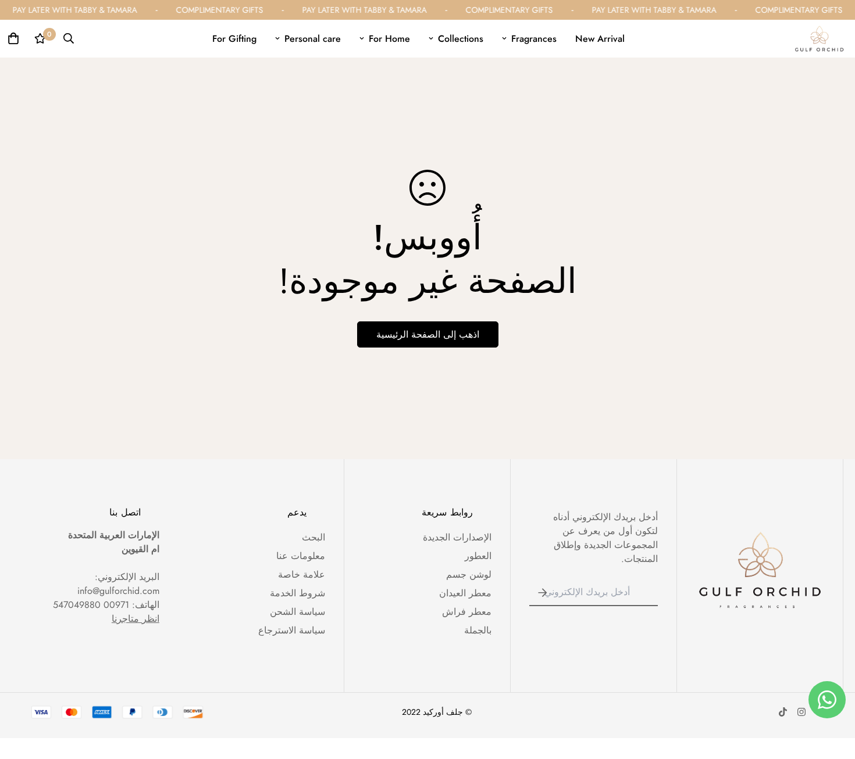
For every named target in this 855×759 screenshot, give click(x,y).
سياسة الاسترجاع (291, 630)
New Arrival (600, 38)
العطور (478, 556)
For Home (389, 38)
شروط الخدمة (297, 593)
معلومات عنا (300, 556)
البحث (313, 537)
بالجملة (477, 630)
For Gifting (234, 38)
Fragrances (534, 38)
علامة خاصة (301, 574)
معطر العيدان (465, 593)
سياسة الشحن (297, 611)
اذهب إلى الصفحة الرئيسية (427, 334)
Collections (460, 38)
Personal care (312, 38)
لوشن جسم (468, 574)
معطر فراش (466, 611)
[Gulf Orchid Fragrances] (819, 39)
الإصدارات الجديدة (457, 537)
